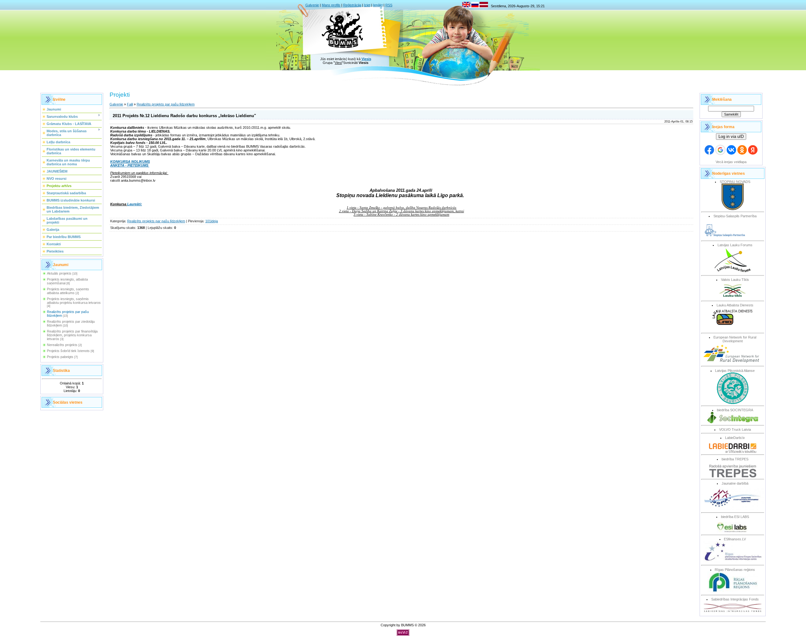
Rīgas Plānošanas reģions (735, 570)
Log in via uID (731, 136)
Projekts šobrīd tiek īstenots (68, 351)
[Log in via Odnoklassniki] (742, 150)
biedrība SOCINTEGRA (735, 410)
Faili (130, 104)
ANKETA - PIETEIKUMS (129, 165)
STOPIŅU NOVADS (735, 182)
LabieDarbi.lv (735, 438)
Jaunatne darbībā (735, 483)
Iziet (367, 5)
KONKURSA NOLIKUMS (130, 161)
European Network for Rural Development (734, 339)
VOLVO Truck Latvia (735, 429)
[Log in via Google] (720, 150)
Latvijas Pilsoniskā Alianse (735, 371)
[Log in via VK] (731, 150)
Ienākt (378, 5)
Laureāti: (134, 204)
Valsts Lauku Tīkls (735, 280)
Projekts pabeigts (60, 357)
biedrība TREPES (735, 459)
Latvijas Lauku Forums (735, 245)
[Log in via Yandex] (753, 150)
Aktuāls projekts (59, 273)
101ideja (211, 221)
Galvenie (312, 5)
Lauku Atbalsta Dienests (735, 305)
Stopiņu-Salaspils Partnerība (735, 216)
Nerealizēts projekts (62, 345)
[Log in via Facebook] (709, 150)
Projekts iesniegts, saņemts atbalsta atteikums (68, 291)
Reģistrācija (352, 5)
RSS (388, 5)
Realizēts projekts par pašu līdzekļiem (166, 104)
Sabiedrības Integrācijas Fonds (735, 599)
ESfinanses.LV (735, 539)
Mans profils (331, 5)
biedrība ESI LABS (735, 517)
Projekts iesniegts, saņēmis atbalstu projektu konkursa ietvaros (74, 300)
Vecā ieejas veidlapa (731, 162)
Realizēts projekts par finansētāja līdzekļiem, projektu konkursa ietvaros (72, 335)
